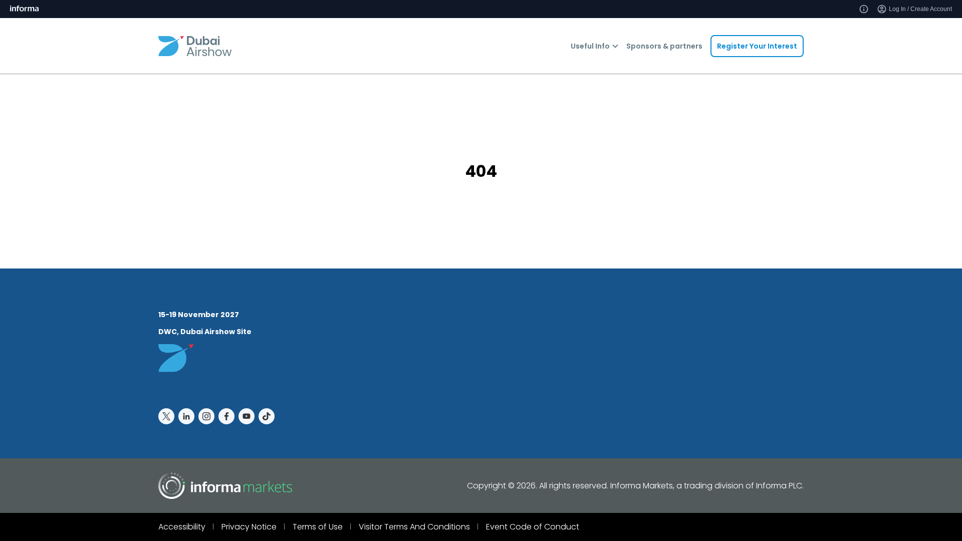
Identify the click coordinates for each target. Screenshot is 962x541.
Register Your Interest (757, 46)
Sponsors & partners (664, 46)
